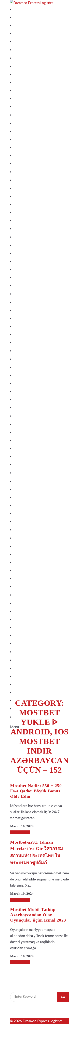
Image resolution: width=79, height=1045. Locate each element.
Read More (22, 832)
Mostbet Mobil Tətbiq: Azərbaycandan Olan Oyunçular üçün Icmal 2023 (38, 915)
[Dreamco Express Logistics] (31, 3)
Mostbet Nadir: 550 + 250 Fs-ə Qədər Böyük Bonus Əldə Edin (36, 791)
